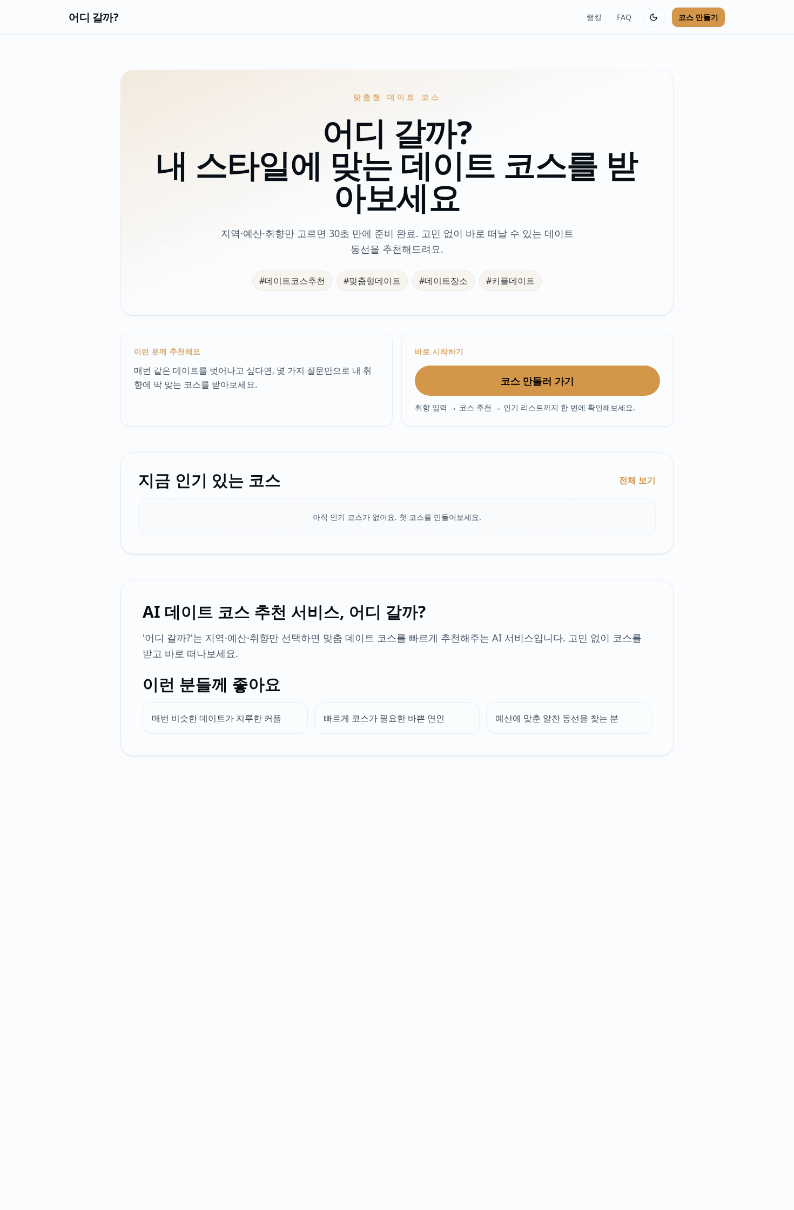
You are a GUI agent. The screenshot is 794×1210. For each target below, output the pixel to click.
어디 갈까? (93, 17)
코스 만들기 (698, 17)
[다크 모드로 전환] (653, 17)
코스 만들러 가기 (537, 380)
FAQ (624, 17)
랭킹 (594, 17)
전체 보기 (637, 480)
